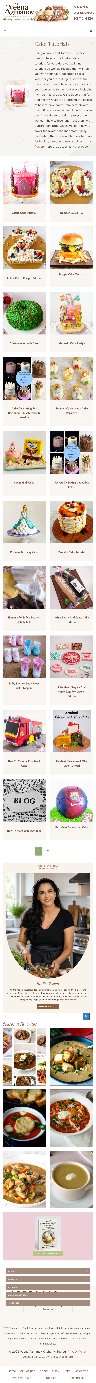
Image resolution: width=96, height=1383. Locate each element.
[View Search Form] (91, 31)
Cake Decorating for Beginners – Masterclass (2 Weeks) (24, 413)
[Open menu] (5, 31)
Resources (77, 1377)
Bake (67, 1371)
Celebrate (81, 1371)
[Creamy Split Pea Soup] (71, 1179)
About (44, 1371)
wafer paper (80, 146)
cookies (77, 141)
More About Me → (48, 1007)
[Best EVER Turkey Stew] (24, 1179)
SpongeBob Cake (24, 482)
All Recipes (27, 1371)
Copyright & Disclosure (57, 1356)
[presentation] (24, 182)
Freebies (50, 1377)
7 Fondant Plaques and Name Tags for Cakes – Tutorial (72, 692)
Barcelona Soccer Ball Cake (71, 827)
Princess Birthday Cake (24, 552)
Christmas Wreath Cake (24, 343)
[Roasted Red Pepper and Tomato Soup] (24, 1118)
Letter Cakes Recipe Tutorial (24, 278)
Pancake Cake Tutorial (71, 552)
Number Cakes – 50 (72, 212)
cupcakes (64, 141)
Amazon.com (79, 1338)
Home (12, 1371)
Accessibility (31, 1356)
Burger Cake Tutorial (72, 274)
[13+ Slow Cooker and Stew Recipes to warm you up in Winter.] (24, 1057)
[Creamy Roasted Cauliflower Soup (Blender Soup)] (71, 1057)
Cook (55, 1371)
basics (43, 141)
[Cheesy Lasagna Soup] (71, 1118)
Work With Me (21, 1377)
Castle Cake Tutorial (24, 212)
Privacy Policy (77, 1351)
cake (52, 141)
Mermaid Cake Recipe (72, 343)
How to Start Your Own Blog (24, 830)
